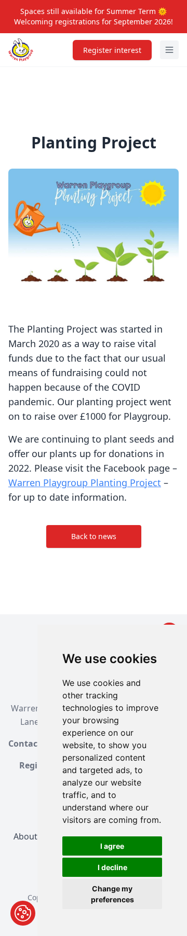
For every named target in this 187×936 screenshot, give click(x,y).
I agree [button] (112, 846)
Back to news (93, 536)
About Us (32, 836)
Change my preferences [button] (112, 894)
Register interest (112, 50)
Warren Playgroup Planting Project (84, 482)
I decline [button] (112, 867)
